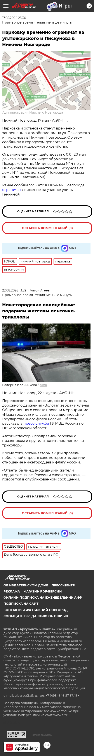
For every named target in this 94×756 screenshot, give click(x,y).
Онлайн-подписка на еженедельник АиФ (42, 597)
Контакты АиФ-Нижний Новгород (35, 610)
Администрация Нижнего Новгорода (32, 112)
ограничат (11, 190)
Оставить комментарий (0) (47, 228)
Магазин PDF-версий (42, 591)
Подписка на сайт (20, 604)
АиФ (43, 385)
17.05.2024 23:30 (14, 18)
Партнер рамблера (41, 735)
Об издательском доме (25, 585)
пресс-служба (36, 423)
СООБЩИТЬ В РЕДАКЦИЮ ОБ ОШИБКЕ (36, 616)
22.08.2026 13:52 (14, 290)
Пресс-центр (63, 585)
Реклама (11, 591)
